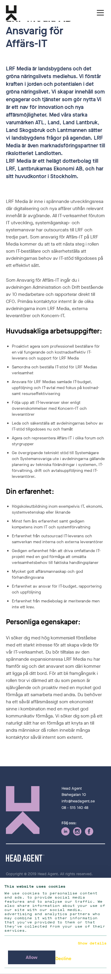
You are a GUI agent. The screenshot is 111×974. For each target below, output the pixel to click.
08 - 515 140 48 (75, 807)
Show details (92, 943)
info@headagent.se (78, 801)
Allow (32, 957)
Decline (63, 958)
